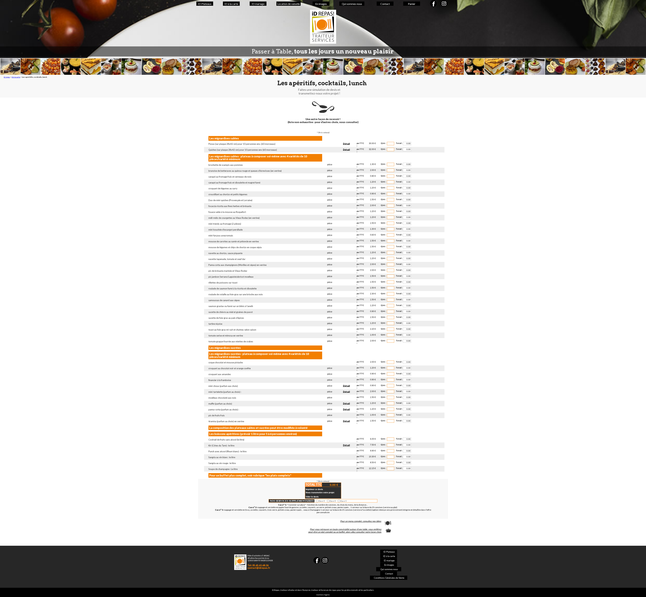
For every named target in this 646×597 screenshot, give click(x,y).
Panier (411, 3)
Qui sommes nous (352, 3)
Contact (385, 3)
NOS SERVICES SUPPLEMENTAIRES (292, 500)
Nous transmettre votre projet (320, 492)
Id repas (7, 77)
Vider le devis (312, 497)
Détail (346, 143)
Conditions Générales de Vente (389, 577)
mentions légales (323, 595)
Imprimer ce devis (314, 489)
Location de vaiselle (288, 3)
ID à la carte (231, 3)
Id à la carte (16, 77)
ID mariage (258, 3)
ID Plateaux (204, 3)
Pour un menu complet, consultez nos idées (360, 521)
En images (321, 3)
